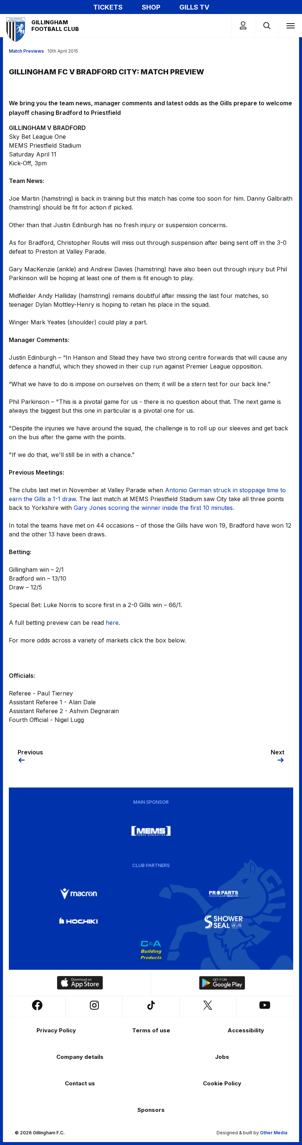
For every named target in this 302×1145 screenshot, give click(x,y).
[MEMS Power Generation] (151, 831)
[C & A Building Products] (151, 950)
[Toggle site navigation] (290, 25)
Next (277, 752)
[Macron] (78, 894)
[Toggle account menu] (243, 25)
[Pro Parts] (223, 894)
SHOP (151, 7)
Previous (30, 752)
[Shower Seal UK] (223, 922)
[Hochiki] (78, 922)
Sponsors (151, 1109)
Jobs (222, 1056)
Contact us (80, 1083)
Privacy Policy (56, 1030)
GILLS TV (194, 7)
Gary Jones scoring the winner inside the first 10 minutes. (154, 507)
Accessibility (246, 1030)
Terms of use (151, 1030)
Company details (79, 1056)
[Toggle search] (266, 25)
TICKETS (108, 7)
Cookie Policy (222, 1083)
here (112, 622)
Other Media (273, 1132)
